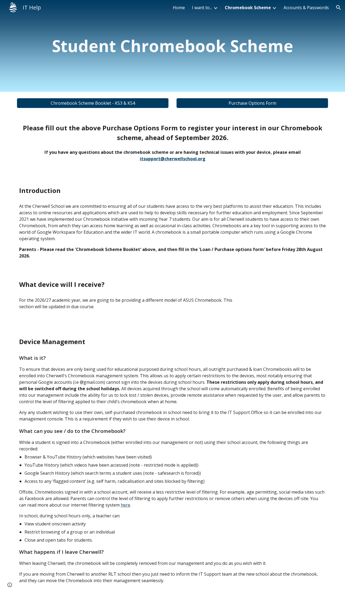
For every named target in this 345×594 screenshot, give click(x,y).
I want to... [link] (202, 8)
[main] (172, 46)
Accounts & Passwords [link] (306, 8)
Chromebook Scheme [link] (248, 8)
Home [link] (179, 8)
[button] (338, 7)
